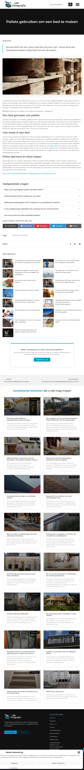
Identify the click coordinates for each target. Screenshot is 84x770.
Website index (54, 739)
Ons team (53, 721)
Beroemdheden (54, 733)
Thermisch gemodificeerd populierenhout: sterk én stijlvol (18, 419)
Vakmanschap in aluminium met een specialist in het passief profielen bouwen (22, 459)
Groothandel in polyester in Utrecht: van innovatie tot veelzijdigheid (61, 535)
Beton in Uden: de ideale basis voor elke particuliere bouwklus (22, 535)
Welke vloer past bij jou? (55, 691)
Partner (52, 724)
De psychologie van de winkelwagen (27, 310)
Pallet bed (24, 235)
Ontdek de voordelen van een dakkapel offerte (61, 652)
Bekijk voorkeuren (58, 763)
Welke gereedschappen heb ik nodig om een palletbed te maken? (42, 202)
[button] (79, 752)
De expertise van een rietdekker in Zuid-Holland (61, 614)
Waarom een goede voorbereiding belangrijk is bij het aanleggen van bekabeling (27, 272)
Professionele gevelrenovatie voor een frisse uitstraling (21, 575)
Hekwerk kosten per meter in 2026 (27, 290)
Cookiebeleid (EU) (55, 730)
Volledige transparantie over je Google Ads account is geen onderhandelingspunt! (68, 302)
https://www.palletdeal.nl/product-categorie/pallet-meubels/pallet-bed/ (29, 174)
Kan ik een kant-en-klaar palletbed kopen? (42, 215)
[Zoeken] (70, 4)
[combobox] (58, 4)
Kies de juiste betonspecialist (17, 614)
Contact (52, 727)
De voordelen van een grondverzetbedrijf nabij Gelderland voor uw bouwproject (61, 419)
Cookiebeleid (13, 768)
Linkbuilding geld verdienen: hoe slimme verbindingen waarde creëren (56, 746)
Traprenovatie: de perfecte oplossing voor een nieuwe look (22, 692)
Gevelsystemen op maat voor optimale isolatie (21, 497)
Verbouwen (7, 41)
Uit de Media (53, 736)
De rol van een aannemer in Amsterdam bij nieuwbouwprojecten (61, 575)
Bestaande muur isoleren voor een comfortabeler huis (59, 497)
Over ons (52, 718)
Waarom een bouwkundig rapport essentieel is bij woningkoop (59, 459)
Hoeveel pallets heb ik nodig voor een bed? (42, 196)
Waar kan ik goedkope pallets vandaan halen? (42, 190)
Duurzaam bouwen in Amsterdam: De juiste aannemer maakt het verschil (21, 652)
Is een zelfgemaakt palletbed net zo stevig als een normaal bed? (42, 209)
